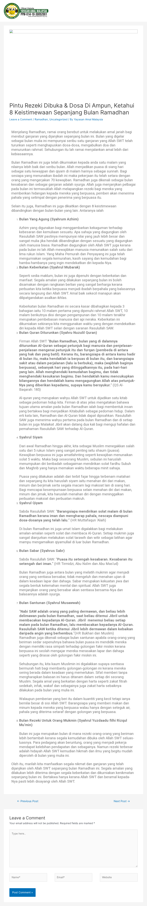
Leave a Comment (20, 119)
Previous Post (27, 801)
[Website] (118, 878)
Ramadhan (41, 119)
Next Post (122, 801)
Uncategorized (58, 119)
